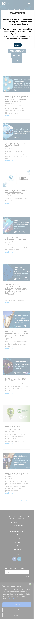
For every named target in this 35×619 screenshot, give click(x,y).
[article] (17, 29)
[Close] (30, 11)
